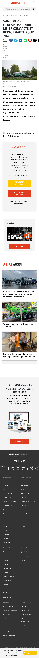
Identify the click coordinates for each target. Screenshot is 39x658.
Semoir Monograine (9, 493)
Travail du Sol (7, 497)
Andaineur (6, 589)
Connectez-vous (19, 204)
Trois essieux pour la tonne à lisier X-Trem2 (19, 325)
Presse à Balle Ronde (9, 576)
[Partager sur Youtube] (30, 40)
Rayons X (6, 548)
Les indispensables (8, 631)
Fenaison (6, 526)
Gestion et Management (10, 610)
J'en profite (19, 246)
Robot (5, 530)
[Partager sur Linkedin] (20, 40)
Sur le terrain (7, 614)
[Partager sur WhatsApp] (25, 40)
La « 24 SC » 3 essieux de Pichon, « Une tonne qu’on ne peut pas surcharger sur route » (18, 294)
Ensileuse (6, 518)
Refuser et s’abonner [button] (19, 183)
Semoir (5, 489)
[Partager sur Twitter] (16, 40)
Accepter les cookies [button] (19, 193)
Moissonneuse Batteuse (10, 514)
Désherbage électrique (10, 481)
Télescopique (24, 485)
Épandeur (25, 15)
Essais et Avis (26, 477)
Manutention (7, 510)
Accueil (5, 15)
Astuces (5, 623)
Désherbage (24, 522)
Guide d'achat (26, 548)
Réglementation (8, 606)
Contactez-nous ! (26, 610)
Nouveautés (15, 15)
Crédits (23, 625)
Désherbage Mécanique (10, 501)
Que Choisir (24, 552)
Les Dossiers (7, 627)
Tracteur (6, 485)
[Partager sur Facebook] (11, 40)
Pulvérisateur (7, 505)
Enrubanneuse (7, 552)
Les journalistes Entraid (10, 635)
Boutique (23, 606)
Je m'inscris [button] (19, 441)
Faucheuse (6, 593)
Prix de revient (25, 560)
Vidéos (5, 618)
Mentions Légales (26, 614)
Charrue (5, 556)
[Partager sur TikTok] (35, 40)
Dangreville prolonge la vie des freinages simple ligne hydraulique (19, 355)
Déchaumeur (7, 597)
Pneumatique (7, 542)
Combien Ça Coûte (27, 556)
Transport (6, 534)
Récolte (5, 538)
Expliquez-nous (30, 653)
